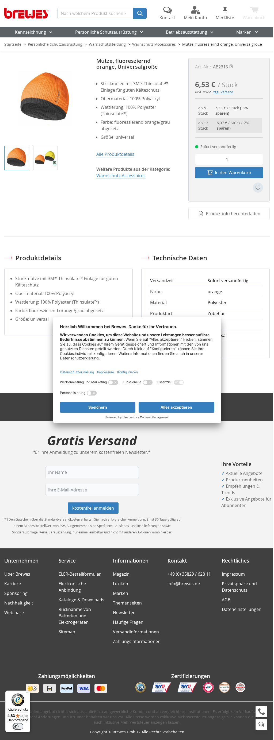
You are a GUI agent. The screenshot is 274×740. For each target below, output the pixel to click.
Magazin (121, 574)
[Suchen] (140, 13)
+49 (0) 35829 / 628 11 (189, 574)
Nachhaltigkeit (18, 603)
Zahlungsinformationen (137, 641)
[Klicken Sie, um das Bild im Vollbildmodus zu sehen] (45, 98)
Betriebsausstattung (186, 32)
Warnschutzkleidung (107, 44)
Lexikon (120, 584)
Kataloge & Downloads (81, 600)
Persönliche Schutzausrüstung (106, 32)
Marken (244, 32)
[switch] (18, 726)
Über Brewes (17, 574)
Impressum (233, 574)
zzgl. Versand (223, 92)
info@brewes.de (184, 584)
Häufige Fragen (128, 622)
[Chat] (261, 724)
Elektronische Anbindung (72, 587)
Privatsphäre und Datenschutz (239, 587)
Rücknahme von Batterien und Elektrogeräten (75, 615)
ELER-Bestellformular (80, 574)
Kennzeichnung (30, 32)
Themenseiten (127, 603)
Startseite (12, 44)
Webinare (14, 612)
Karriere (12, 584)
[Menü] (27, 694)
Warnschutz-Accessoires (154, 44)
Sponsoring (16, 593)
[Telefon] (261, 711)
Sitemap (67, 632)
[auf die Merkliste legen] (258, 188)
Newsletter (124, 612)
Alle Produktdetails (115, 154)
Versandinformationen (136, 632)
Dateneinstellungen (241, 609)
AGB (226, 600)
